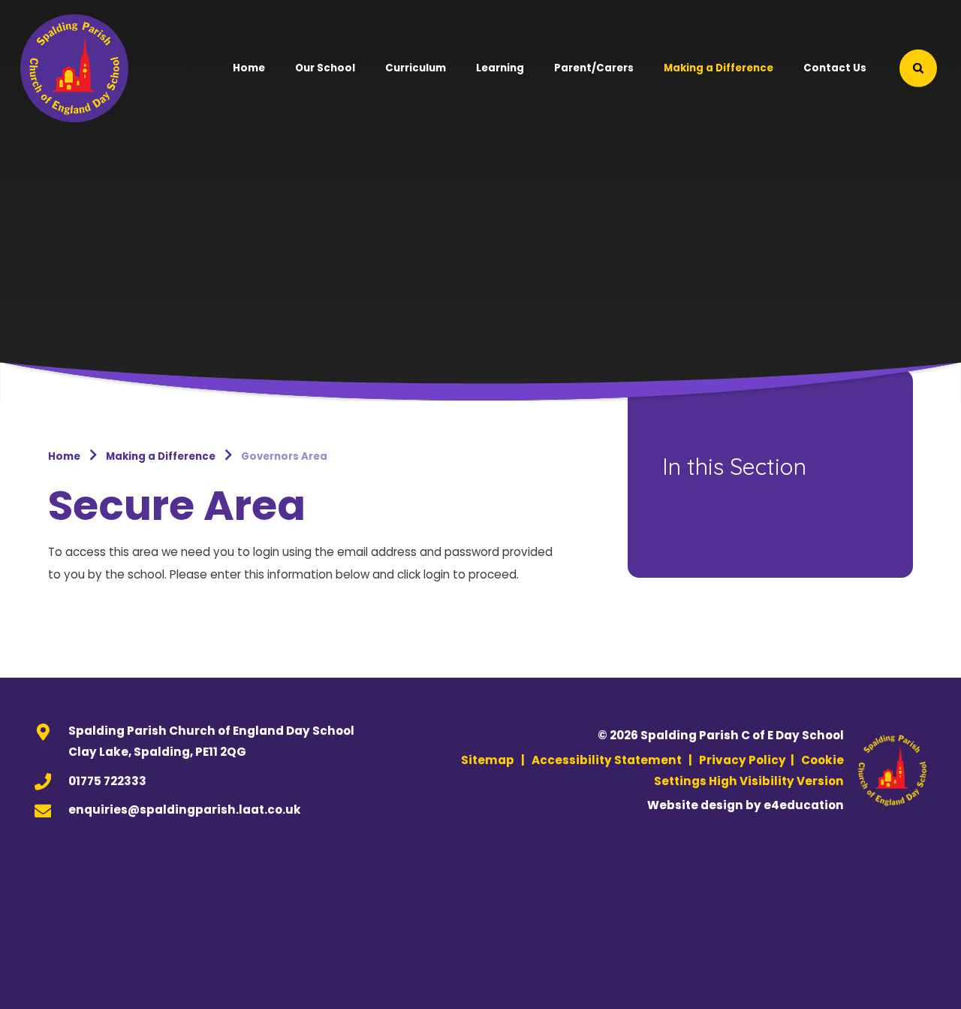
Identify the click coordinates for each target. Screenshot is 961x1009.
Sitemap (487, 760)
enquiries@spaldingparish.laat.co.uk (184, 809)
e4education (804, 805)
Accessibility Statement (607, 760)
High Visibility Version (776, 781)
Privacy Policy (742, 760)
